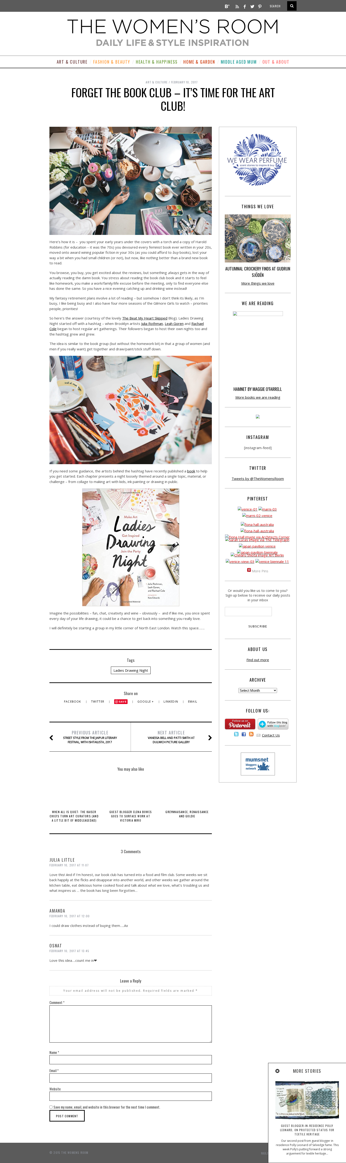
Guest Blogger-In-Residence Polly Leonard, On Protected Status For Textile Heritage (307, 1130)
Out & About (276, 62)
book (191, 471)
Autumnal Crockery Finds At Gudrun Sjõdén (257, 272)
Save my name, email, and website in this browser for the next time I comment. (106, 1107)
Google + (146, 702)
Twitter (98, 702)
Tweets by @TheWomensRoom (258, 478)
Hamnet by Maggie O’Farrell (257, 389)
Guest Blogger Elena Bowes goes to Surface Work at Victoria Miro (130, 816)
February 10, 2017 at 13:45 (69, 951)
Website (55, 1088)
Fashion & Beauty (111, 62)
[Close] (277, 1071)
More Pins (260, 571)
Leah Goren (174, 323)
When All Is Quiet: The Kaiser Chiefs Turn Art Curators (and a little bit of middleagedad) (74, 816)
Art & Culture (72, 62)
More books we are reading (257, 397)
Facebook (73, 702)
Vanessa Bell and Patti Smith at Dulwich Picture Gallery (171, 736)
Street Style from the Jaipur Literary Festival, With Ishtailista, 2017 (90, 736)
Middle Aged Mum (239, 62)
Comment (56, 1002)
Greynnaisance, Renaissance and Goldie (187, 814)
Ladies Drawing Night (130, 670)
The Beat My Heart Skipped (144, 318)
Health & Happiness (157, 62)
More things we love (257, 283)
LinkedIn (171, 702)
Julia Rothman (152, 323)
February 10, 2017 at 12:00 (69, 916)
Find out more (257, 659)
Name (54, 1052)
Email (192, 702)
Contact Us (271, 735)
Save (123, 701)
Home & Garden (199, 62)
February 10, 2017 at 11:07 (69, 865)
